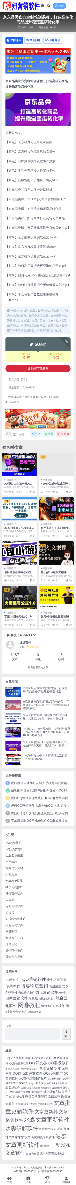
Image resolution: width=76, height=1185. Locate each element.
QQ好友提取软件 (18, 1063)
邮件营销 (11, 944)
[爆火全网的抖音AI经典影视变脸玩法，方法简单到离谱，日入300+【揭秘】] (13, 746)
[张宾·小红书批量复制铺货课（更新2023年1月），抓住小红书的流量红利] (56, 597)
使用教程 (11, 862)
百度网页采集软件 (43, 1137)
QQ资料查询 (55, 1078)
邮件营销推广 (14, 950)
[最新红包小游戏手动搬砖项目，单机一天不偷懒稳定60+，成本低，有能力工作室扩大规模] (19, 553)
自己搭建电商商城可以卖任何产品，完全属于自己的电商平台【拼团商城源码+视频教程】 (46, 705)
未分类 (9, 900)
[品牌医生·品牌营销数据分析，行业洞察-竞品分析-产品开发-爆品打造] (13, 692)
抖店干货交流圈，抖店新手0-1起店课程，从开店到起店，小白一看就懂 (45, 716)
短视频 (9, 912)
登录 (61, 5)
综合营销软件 (14, 925)
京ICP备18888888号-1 (26, 1171)
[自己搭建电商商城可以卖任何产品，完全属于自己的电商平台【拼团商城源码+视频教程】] (13, 705)
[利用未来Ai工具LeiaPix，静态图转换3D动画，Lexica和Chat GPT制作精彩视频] (56, 508)
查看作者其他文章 (38, 667)
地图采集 (11, 874)
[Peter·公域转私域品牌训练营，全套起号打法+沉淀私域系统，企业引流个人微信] (56, 464)
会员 (28, 354)
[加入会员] (38, 51)
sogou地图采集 (37, 1083)
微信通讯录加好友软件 (26, 1104)
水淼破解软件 (21, 1128)
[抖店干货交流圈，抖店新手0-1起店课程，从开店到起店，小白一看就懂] (13, 718)
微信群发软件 (16, 1096)
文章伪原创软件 (45, 1104)
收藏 (50, 433)
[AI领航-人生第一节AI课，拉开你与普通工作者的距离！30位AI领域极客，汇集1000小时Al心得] (19, 464)
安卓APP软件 (14, 881)
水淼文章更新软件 (46, 1119)
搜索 (8, 1026)
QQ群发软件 (59, 1062)
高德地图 (31, 1153)
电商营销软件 (14, 906)
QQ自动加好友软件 (27, 1073)
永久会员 (57, 354)
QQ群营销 (46, 1068)
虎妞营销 (18, 434)
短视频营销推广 (15, 919)
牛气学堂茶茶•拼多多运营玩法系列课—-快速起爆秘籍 (45, 757)
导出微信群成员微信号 (51, 1087)
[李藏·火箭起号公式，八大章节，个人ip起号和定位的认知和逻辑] (19, 597)
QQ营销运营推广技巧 (33, 1078)
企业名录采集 (14, 855)
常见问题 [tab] (35, 40)
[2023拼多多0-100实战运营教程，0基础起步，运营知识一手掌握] (19, 508)
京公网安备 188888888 (50, 1171)
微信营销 (54, 1096)
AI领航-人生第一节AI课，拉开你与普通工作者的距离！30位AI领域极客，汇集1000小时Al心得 (46, 732)
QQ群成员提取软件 (29, 1068)
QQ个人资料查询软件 (19, 1058)
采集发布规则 (14, 957)
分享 (37, 433)
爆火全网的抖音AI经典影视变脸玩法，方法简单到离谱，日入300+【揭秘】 (46, 743)
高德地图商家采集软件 (51, 1153)
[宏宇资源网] (38, 64)
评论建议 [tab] (54, 40)
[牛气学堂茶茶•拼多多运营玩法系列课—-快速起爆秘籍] (13, 759)
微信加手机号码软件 (33, 1092)
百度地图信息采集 (50, 1129)
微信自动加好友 (36, 1096)
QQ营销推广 (13, 843)
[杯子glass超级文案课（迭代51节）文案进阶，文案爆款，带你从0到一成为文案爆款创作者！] (56, 553)
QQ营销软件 (13, 849)
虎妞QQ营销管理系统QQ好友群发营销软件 (41, 798)
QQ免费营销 (41, 1058)
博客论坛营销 (14, 868)
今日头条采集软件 (55, 1083)
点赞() (65, 433)
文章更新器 (46, 1111)
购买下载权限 (40, 368)
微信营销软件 (14, 893)
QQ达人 (23, 1083)
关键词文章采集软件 (30, 1087)
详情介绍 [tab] (15, 40)
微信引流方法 (52, 1092)
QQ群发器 (38, 1062)
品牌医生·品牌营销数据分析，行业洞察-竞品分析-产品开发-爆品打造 (45, 689)
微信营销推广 (14, 887)
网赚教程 (43, 27)
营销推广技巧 (14, 938)
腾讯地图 (45, 1146)
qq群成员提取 (12, 1068)
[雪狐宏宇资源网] (38, 419)
